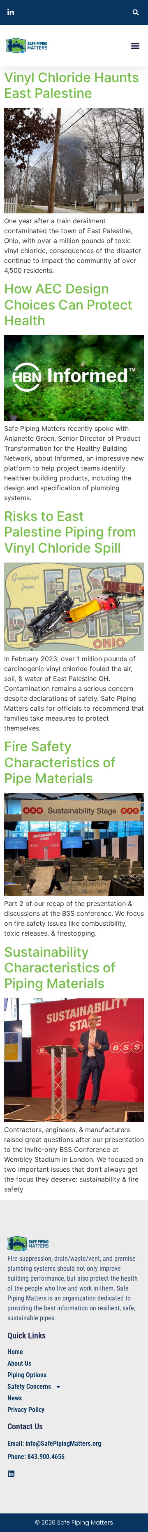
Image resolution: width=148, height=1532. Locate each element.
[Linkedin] (11, 1474)
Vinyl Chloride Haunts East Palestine (71, 85)
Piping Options (26, 1375)
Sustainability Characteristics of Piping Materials (60, 968)
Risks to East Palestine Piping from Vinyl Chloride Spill (70, 532)
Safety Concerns (29, 1386)
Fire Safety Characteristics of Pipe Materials (60, 762)
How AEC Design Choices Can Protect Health (68, 305)
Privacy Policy (25, 1410)
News (14, 1398)
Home (15, 1352)
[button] (136, 12)
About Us (19, 1363)
